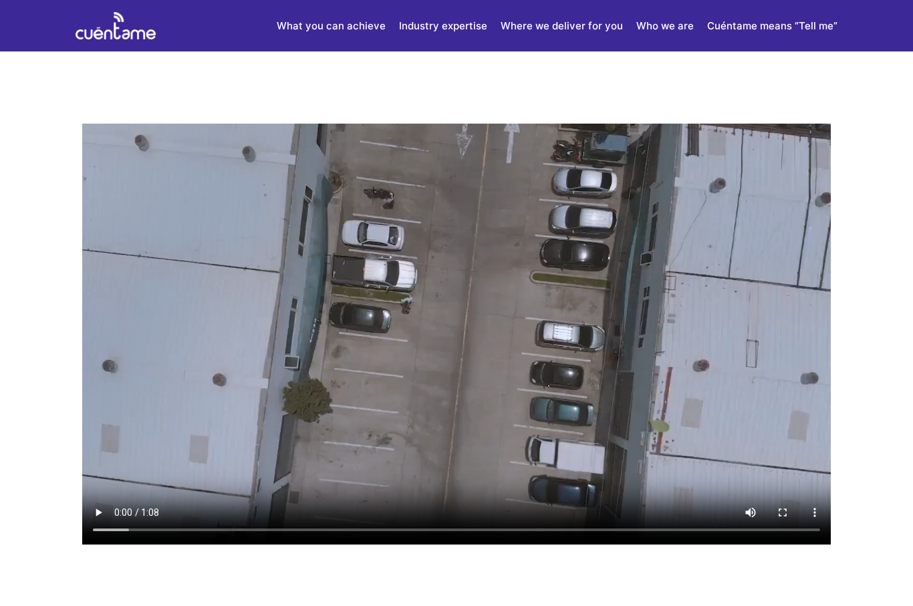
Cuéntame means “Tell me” (772, 25)
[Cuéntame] (116, 25)
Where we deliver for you (562, 25)
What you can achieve (331, 25)
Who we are (665, 25)
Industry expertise (443, 25)
